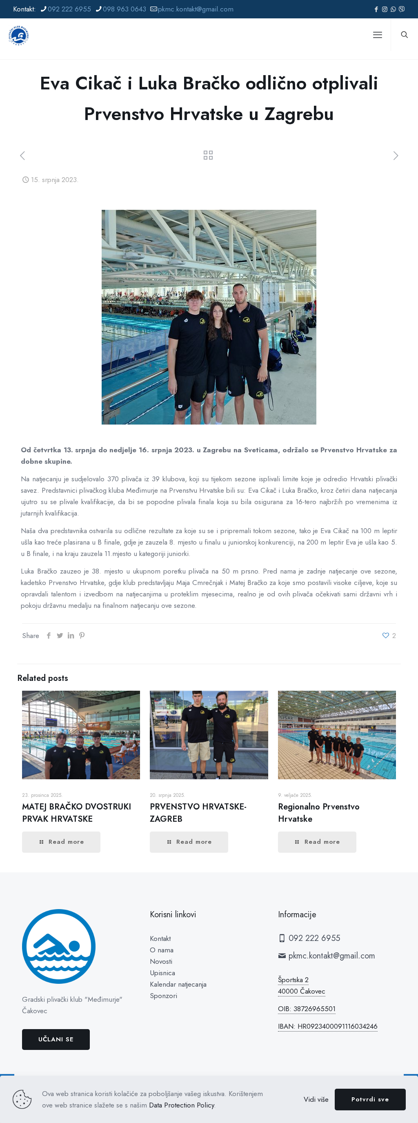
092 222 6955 (69, 9)
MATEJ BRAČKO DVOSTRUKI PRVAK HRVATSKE (76, 813)
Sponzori (163, 996)
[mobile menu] (378, 35)
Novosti (161, 961)
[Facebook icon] (376, 9)
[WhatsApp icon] (393, 9)
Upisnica (162, 973)
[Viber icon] (402, 9)
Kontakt (160, 938)
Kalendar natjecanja (178, 984)
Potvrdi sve (370, 1099)
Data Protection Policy (181, 1105)
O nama (161, 950)
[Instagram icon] (385, 9)
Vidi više (316, 1099)
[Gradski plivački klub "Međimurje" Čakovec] (18, 34)
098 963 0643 (124, 9)
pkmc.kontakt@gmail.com (195, 9)
